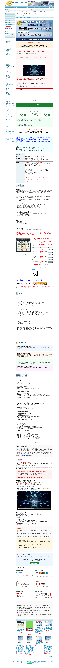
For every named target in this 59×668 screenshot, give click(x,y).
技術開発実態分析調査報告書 (10, 104)
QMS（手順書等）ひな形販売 (10, 85)
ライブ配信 (13, 11)
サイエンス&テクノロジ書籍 (10, 136)
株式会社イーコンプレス (44, 530)
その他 (7, 51)
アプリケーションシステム (10, 112)
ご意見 (39, 7)
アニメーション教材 (9, 72)
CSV (36, 11)
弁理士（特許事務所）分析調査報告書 (10, 106)
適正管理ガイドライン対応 (10, 115)
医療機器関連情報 (36, 661)
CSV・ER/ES (8, 94)
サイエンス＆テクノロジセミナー (10, 139)
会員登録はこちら (34, 563)
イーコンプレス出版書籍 (10, 131)
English (49, 661)
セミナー (6, 18)
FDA (6, 47)
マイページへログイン (25, 7)
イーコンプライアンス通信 (10, 134)
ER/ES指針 (39, 11)
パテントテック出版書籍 (10, 141)
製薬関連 (7, 42)
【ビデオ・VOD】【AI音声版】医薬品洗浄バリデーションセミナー (20, 630)
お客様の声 (44, 7)
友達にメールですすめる (43, 267)
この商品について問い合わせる (44, 265)
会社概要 (6, 13)
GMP (44, 11)
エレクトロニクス (9, 96)
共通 (6, 89)
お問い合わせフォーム (39, 610)
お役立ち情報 (7, 22)
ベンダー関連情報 (43, 661)
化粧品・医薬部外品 (9, 101)
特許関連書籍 (8, 109)
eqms (6, 38)
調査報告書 (7, 110)
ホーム (8, 661)
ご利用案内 (33, 7)
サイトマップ (51, 7)
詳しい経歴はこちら (21, 325)
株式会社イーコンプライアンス (22, 2)
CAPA (6, 61)
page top (50, 656)
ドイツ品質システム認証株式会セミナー (10, 143)
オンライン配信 (8, 123)
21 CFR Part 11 (26, 11)
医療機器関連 (8, 41)
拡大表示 (24, 254)
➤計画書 (25, 455)
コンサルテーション (9, 124)
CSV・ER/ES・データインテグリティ (10, 44)
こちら (36, 13)
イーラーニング (18, 11)
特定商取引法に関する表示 (34, 662)
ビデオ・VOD (8, 53)
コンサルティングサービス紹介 (20, 661)
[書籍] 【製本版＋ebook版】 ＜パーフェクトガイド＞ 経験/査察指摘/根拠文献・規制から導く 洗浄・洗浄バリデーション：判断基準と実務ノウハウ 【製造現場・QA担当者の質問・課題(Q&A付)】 (29, 649)
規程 (22, 11)
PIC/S (42, 11)
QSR (30, 11)
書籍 (6, 90)
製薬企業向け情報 (8, 31)
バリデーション (8, 48)
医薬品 (7, 92)
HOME (16, 15)
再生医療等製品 (8, 49)
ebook (7, 102)
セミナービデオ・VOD (9, 128)
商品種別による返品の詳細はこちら (45, 264)
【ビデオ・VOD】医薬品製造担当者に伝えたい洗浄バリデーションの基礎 (48, 628)
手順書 (7, 126)
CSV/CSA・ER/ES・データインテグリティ (10, 56)
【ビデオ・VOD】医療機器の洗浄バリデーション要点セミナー (39, 643)
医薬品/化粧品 (8, 50)
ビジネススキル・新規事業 (10, 100)
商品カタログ (7, 20)
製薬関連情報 (29, 661)
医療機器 (33, 11)
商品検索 (7, 9)
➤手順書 (23, 455)
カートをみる (16, 7)
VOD (6, 73)
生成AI (7, 59)
